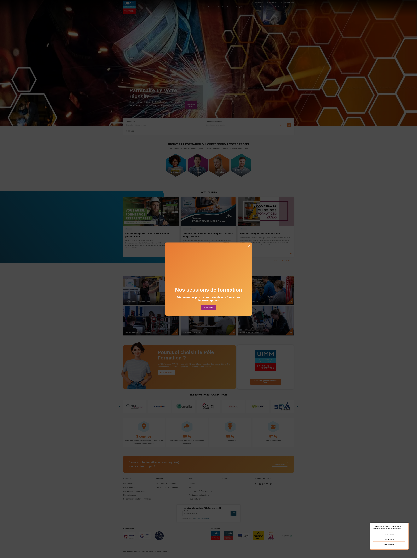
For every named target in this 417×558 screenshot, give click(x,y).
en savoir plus (208, 307)
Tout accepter (389, 535)
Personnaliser (389, 544)
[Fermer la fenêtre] (249, 246)
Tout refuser (389, 539)
